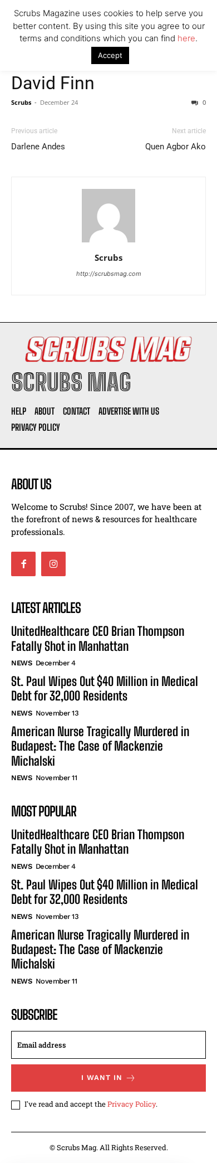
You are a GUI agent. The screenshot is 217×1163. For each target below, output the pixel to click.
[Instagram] (53, 564)
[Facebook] (23, 564)
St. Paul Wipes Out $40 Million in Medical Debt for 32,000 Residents (104, 688)
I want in (101, 1077)
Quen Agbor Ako (175, 147)
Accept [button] (110, 55)
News (21, 663)
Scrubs (21, 102)
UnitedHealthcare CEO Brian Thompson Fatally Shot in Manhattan (97, 638)
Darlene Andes (38, 147)
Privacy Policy (131, 1104)
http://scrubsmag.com (108, 274)
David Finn (53, 83)
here (186, 38)
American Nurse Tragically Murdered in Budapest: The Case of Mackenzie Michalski (100, 746)
